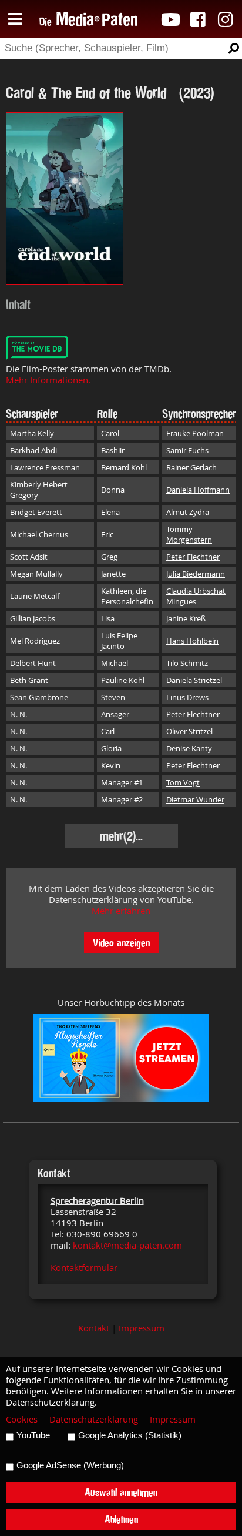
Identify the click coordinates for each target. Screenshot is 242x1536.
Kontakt (93, 1328)
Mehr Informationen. (48, 380)
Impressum (141, 1328)
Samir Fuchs (187, 450)
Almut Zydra (187, 512)
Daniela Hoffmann (198, 489)
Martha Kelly (32, 433)
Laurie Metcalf (34, 596)
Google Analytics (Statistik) (130, 1435)
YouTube (33, 1435)
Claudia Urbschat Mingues (196, 596)
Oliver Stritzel (189, 731)
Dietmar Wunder (195, 799)
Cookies (22, 1419)
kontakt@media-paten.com (127, 1245)
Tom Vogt (183, 782)
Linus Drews (187, 697)
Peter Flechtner (193, 556)
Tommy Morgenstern (189, 534)
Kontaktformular (84, 1267)
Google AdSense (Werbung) (70, 1465)
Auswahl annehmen (121, 1492)
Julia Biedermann (195, 573)
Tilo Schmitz (187, 663)
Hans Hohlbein (192, 640)
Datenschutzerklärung (93, 1419)
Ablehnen (121, 1519)
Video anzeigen (121, 942)
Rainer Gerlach (191, 467)
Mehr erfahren (121, 910)
